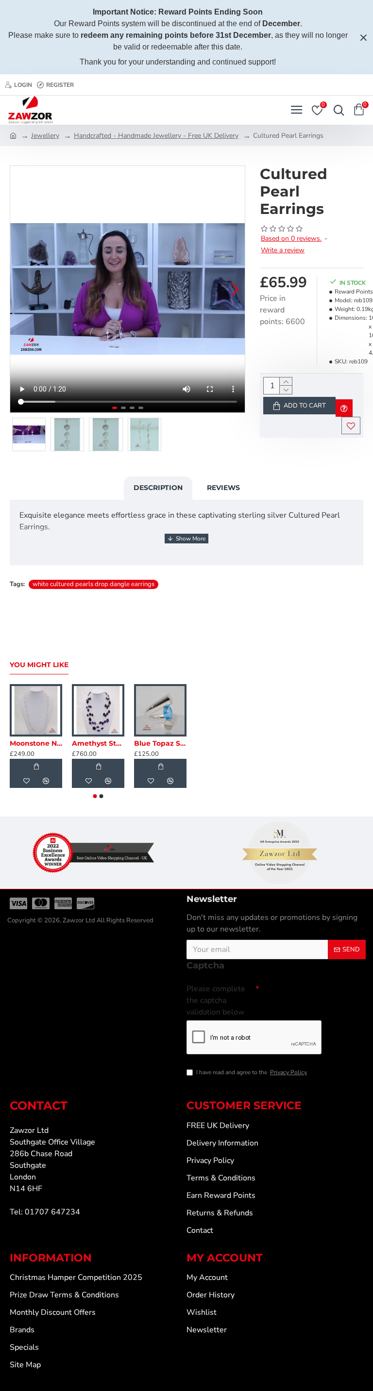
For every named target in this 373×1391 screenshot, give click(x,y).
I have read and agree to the (251, 1072)
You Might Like (39, 665)
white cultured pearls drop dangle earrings (93, 584)
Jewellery (45, 135)
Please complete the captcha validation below (215, 1000)
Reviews (223, 487)
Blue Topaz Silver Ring (160, 743)
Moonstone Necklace (36, 743)
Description (158, 487)
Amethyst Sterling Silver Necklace (98, 743)
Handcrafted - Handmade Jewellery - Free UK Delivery (156, 135)
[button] (20, 289)
